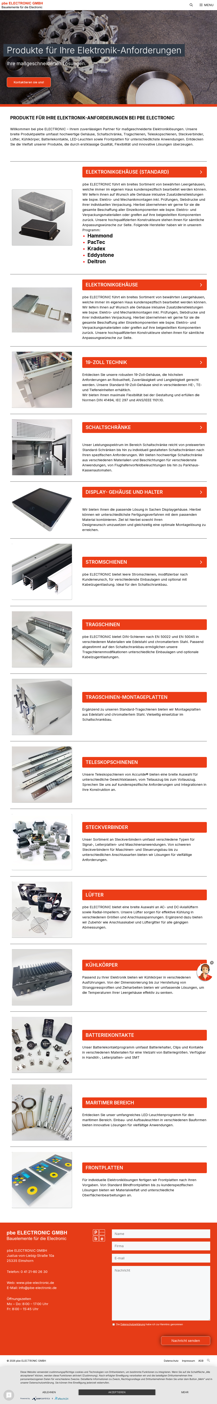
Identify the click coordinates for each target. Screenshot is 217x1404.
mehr (185, 1392)
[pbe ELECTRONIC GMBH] (22, 5)
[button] (191, 5)
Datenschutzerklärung (133, 1324)
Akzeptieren (116, 1392)
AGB (200, 1360)
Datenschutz (171, 1360)
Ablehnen (49, 1392)
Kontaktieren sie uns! (29, 82)
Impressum (188, 1360)
